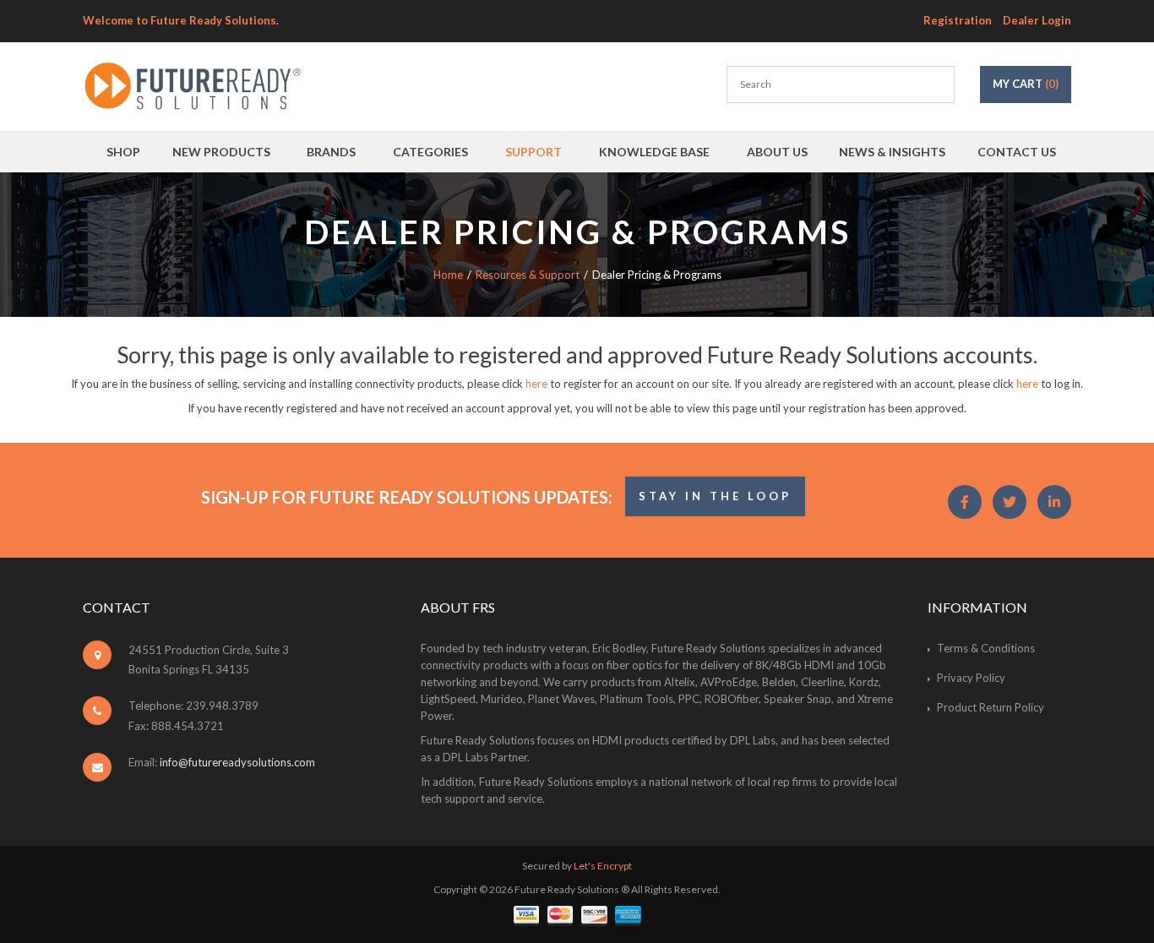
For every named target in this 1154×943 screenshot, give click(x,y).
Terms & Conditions (986, 648)
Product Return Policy (990, 707)
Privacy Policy (971, 677)
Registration (957, 20)
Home (448, 274)
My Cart (1026, 83)
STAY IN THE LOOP (715, 496)
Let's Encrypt (603, 865)
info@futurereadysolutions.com (237, 762)
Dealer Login (1037, 20)
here (536, 383)
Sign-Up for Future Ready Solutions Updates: (406, 497)
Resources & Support (528, 274)
